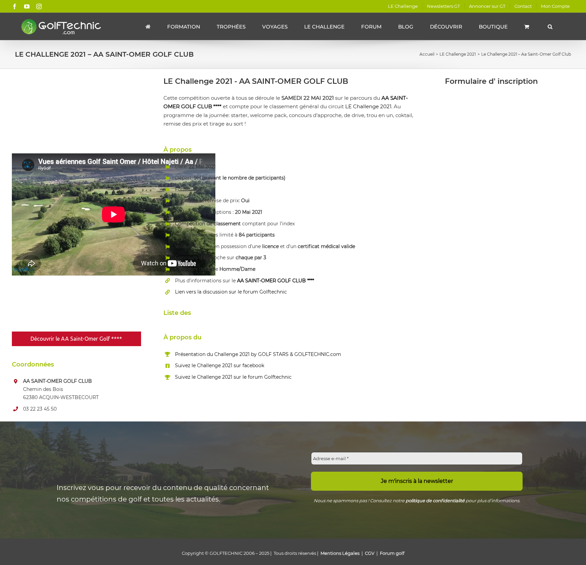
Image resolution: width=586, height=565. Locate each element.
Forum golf (392, 553)
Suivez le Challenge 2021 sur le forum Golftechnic (233, 377)
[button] (550, 26)
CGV (369, 553)
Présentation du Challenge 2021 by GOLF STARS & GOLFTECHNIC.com (258, 354)
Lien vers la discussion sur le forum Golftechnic (231, 292)
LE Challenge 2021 (368, 106)
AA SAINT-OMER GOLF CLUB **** (275, 281)
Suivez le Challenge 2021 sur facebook (219, 365)
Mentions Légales (339, 553)
